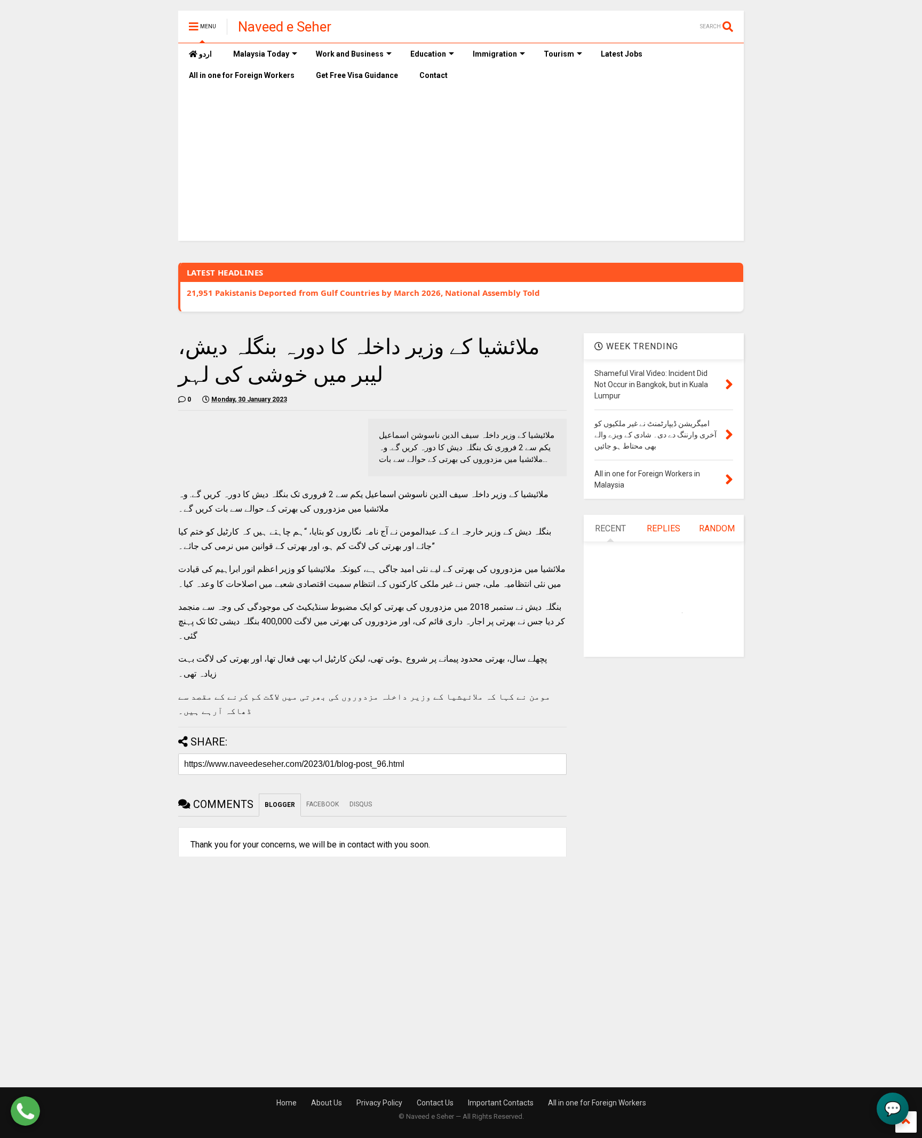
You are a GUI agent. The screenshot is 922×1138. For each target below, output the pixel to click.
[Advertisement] (461, 166)
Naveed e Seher (284, 27)
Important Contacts (501, 1102)
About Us (326, 1102)
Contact (433, 75)
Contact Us (435, 1102)
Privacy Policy (379, 1102)
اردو (204, 54)
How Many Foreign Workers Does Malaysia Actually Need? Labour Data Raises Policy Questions (377, 298)
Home (286, 1102)
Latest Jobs (621, 54)
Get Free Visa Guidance (357, 75)
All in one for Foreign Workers (242, 75)
